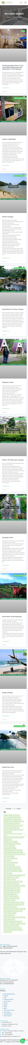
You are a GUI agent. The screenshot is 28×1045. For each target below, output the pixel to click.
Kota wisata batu (16, 843)
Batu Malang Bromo (9, 994)
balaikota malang (7, 815)
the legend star (18, 921)
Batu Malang (6, 819)
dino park (17, 827)
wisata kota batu (17, 927)
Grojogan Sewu (7, 537)
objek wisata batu (8, 854)
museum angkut (18, 850)
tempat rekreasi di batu (9, 915)
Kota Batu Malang (8, 843)
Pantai (5, 1005)
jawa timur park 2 (11, 837)
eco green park (7, 829)
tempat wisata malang (9, 921)
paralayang (6, 894)
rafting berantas (7, 898)
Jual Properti (7, 1001)
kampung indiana (7, 839)
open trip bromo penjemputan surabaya (13, 871)
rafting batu (15, 896)
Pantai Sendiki (7, 692)
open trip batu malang (9, 856)
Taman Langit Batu (9, 139)
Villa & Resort (7, 1015)
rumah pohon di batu (8, 902)
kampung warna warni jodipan (10, 841)
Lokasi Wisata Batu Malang (10, 848)
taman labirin (15, 908)
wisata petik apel (7, 932)
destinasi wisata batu (8, 827)
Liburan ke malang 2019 (9, 845)
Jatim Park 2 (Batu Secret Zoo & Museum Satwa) (13, 834)
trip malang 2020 (7, 925)
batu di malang (7, 817)
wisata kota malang (8, 929)
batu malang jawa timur (16, 819)
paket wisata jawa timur (9, 885)
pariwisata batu (13, 894)
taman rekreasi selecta (17, 911)
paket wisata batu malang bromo (11, 883)
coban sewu (13, 825)
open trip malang (7, 873)
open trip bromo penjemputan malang (12, 869)
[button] (21, 2)
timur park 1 (6, 923)
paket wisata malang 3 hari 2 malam (12, 890)
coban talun (20, 825)
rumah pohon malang (19, 902)
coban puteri (11, 823)
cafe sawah (20, 821)
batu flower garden (16, 817)
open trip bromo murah (9, 864)
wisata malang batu (18, 929)
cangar (5, 823)
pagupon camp (21, 875)
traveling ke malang (20, 923)
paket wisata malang (20, 885)
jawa (5, 837)
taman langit (22, 908)
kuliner (5, 1003)
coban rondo (7, 825)
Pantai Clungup (7, 217)
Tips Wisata (7, 1012)
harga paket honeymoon (17, 829)
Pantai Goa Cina (8, 767)
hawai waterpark (7, 831)
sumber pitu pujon (12, 906)
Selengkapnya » (6, 87)
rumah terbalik (7, 904)
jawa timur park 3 (20, 837)
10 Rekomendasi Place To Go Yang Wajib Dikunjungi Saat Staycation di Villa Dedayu (12, 67)
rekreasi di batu (15, 898)
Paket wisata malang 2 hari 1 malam (12, 887)
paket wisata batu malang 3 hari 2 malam (13, 881)
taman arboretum (8, 908)
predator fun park (8, 896)
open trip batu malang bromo (10, 858)
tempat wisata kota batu (9, 919)
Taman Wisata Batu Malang (10, 913)
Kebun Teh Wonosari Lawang (12, 460)
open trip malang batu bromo (10, 875)
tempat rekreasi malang (9, 917)
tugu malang (15, 925)
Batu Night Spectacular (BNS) (10, 821)
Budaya (6, 995)
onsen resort (22, 854)
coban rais (17, 823)
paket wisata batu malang (9, 879)
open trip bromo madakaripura (10, 862)
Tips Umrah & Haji (9, 1010)
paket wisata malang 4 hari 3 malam (12, 892)
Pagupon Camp (7, 382)
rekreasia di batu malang (9, 900)
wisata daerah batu (8, 927)
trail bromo (12, 923)
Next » (19, 808)
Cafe (5, 997)
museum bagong (7, 852)
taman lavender (7, 911)
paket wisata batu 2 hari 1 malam (11, 877)
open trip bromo (7, 860)
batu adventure (15, 815)
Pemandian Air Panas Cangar (12, 309)
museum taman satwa (17, 852)
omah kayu (15, 854)
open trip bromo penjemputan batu (12, 866)
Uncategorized (8, 1014)
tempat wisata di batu (20, 917)
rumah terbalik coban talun (17, 904)
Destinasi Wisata (8, 999)
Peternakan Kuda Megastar (12, 616)
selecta (5, 906)
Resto (5, 1008)
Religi (5, 1006)
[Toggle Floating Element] (22, 1041)
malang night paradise (9, 850)
